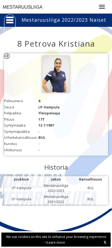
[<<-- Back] (7, 56)
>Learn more (55, 242)
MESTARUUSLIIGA (22, 7)
